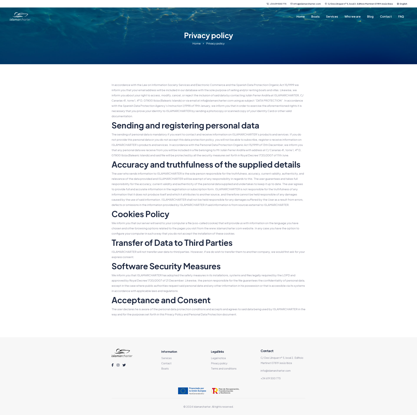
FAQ (401, 16)
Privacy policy (219, 363)
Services (332, 16)
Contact (386, 16)
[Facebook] (113, 365)
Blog (370, 16)
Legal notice (218, 358)
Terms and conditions (224, 368)
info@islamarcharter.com (307, 3)
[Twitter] (124, 365)
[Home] (20, 16)
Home (300, 16)
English (403, 3)
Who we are (353, 16)
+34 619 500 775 (278, 3)
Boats (315, 16)
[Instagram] (118, 365)
